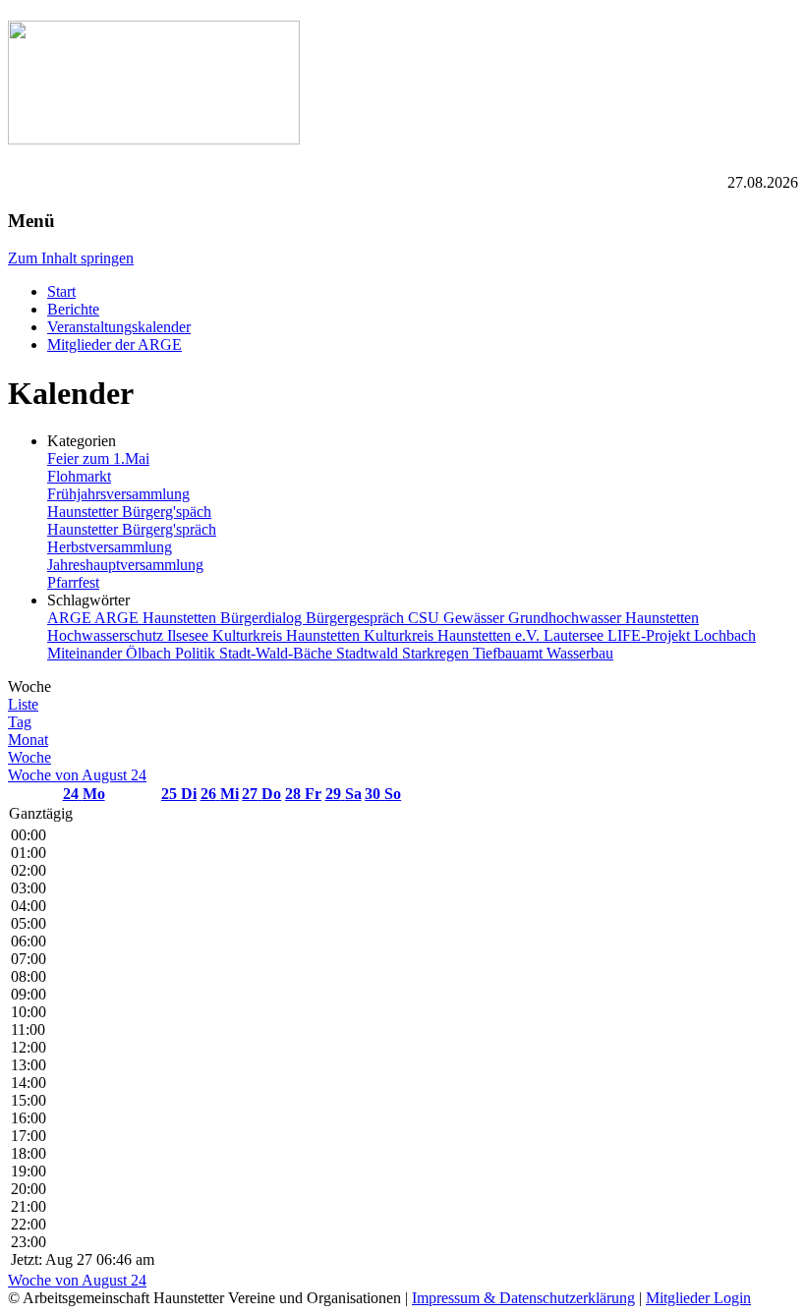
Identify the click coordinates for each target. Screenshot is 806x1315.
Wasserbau (580, 653)
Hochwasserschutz (107, 635)
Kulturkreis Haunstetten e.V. (454, 635)
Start (61, 291)
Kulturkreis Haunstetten (288, 635)
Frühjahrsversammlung (118, 494)
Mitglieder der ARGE (114, 344)
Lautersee (575, 635)
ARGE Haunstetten (157, 617)
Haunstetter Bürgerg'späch (129, 511)
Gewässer (475, 617)
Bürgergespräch (357, 617)
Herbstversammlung (109, 547)
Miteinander (86, 653)
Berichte (73, 309)
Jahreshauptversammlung (125, 564)
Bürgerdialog (263, 617)
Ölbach (150, 653)
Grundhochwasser (566, 617)
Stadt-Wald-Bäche (277, 653)
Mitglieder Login (698, 1297)
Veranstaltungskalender (119, 326)
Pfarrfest (73, 582)
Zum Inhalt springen (71, 258)
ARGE (70, 617)
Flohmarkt (79, 476)
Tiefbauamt (510, 653)
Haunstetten (662, 617)
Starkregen (437, 653)
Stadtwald (369, 653)
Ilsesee (189, 635)
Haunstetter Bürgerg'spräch (131, 529)
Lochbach (725, 635)
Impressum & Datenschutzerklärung (523, 1297)
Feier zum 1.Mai (98, 458)
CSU (425, 617)
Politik (197, 653)
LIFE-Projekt (650, 635)
